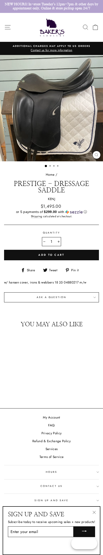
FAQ (51, 425)
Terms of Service (51, 456)
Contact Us (51, 486)
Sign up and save (51, 500)
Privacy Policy (51, 433)
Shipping (36, 216)
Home (50, 174)
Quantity (51, 232)
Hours (51, 472)
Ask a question (52, 297)
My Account (51, 417)
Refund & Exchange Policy (51, 441)
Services (52, 448)
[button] (51, 212)
